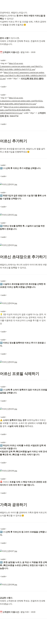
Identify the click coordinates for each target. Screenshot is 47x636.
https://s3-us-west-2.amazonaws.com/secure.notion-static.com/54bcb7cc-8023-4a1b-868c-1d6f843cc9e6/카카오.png (21, 66)
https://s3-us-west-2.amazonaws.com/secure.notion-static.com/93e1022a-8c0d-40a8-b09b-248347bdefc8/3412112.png (21, 101)
